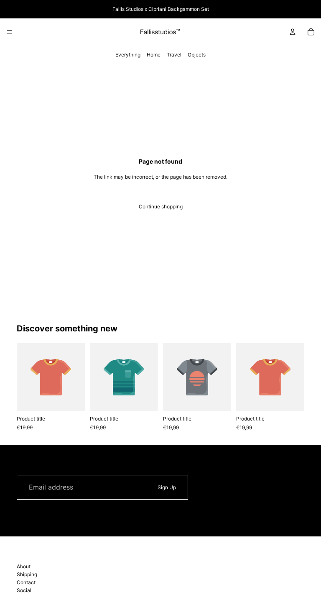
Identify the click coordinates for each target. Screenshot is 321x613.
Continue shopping (161, 206)
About (24, 566)
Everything (127, 54)
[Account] (292, 32)
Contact (26, 582)
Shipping (27, 574)
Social (24, 590)
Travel (174, 54)
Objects (197, 54)
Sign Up (167, 487)
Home (153, 54)
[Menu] (9, 31)
